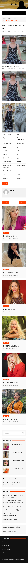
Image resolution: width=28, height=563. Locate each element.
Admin (4, 31)
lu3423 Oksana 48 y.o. (11, 309)
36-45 (5, 183)
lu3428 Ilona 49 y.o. (10, 236)
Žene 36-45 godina (7, 549)
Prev (6, 202)
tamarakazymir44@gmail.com (15, 510)
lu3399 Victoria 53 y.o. (11, 346)
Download (17, 483)
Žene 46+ (21, 31)
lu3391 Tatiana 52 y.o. (11, 419)
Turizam (4, 542)
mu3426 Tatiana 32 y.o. (17, 460)
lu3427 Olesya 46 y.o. (10, 273)
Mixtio (14, 4)
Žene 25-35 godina (7, 545)
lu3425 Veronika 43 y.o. (17, 468)
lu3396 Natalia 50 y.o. (10, 382)
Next (21, 202)
